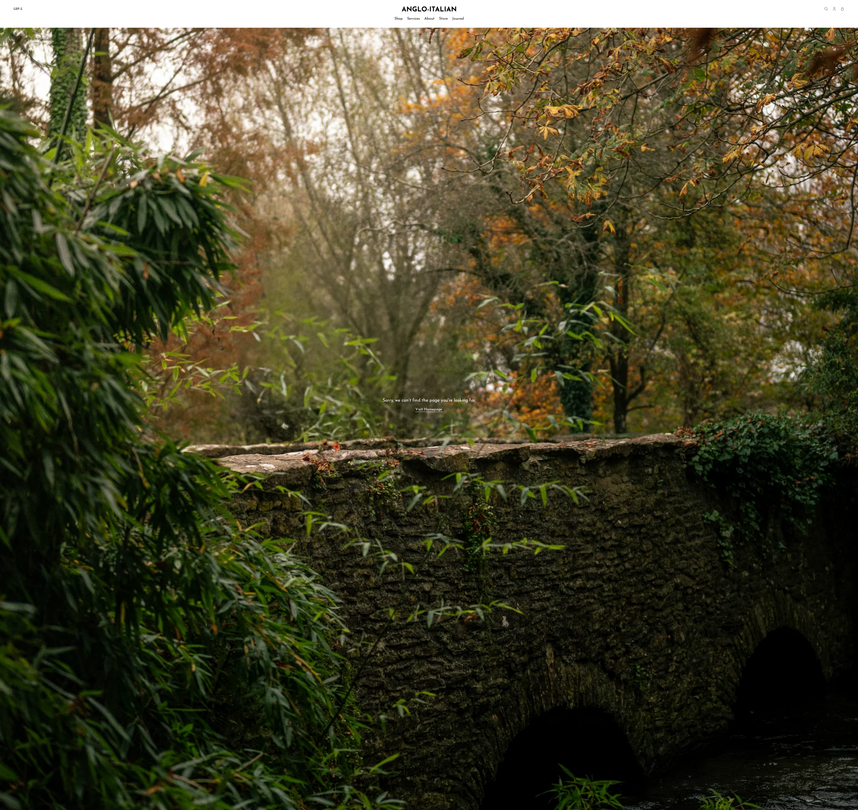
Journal (458, 19)
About (429, 19)
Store (443, 19)
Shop (398, 19)
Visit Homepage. (429, 409)
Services (413, 19)
